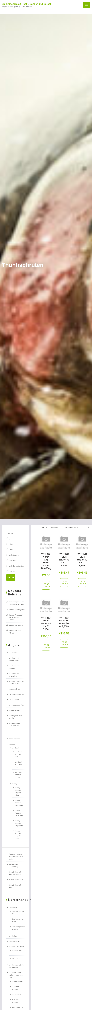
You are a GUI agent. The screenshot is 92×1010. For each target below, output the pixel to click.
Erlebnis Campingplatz (17, 610)
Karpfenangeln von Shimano (18, 928)
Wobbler (12, 744)
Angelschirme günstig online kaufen (16, 966)
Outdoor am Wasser (16, 625)
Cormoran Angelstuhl (16, 694)
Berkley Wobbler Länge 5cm (19, 802)
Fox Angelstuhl (14, 700)
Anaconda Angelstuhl (16, 705)
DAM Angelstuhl (14, 689)
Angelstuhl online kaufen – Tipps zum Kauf (16, 975)
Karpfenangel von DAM (18, 912)
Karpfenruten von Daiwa (18, 920)
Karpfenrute (13, 907)
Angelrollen (13, 936)
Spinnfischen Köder (16, 880)
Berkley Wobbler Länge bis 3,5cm (18, 791)
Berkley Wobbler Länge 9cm (19, 823)
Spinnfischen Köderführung (13, 865)
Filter (10, 577)
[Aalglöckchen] (7, 555)
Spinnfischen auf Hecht (15, 886)
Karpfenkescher (14, 941)
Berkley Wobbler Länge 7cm (19, 812)
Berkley (14, 784)
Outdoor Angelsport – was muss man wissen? (16, 617)
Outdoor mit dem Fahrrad (15, 631)
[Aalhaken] (7, 560)
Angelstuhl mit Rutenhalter (14, 675)
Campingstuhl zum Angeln (15, 717)
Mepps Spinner (14, 739)
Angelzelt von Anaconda (17, 951)
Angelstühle (13, 653)
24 (54, 527)
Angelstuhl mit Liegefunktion (14, 659)
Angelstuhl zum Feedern (14, 667)
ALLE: (58, 527)
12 (51, 527)
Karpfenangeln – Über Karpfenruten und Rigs (16, 603)
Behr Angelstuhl (14, 710)
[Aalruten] (7, 571)
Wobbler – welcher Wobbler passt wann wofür (16, 856)
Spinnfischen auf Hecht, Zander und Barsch (27, 4)
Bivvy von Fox (16, 958)
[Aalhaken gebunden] (7, 566)
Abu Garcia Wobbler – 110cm (18, 774)
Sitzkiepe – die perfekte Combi (14, 724)
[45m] (7, 544)
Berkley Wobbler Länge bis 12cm (18, 834)
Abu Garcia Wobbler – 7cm (18, 754)
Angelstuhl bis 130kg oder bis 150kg (16, 682)
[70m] (7, 549)
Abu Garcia (15, 748)
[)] (7, 538)
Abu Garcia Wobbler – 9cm (18, 764)
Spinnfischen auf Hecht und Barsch (15, 873)
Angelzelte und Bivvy (16, 946)
